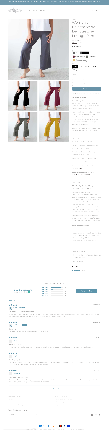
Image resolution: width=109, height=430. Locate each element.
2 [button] (53, 388)
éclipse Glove (32, 429)
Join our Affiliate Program (63, 399)
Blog (56, 405)
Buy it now (86, 89)
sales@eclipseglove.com (81, 174)
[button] (28, 10)
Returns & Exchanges (14, 396)
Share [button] (76, 266)
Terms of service (70, 429)
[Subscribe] (36, 415)
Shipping (74, 42)
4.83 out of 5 (27, 290)
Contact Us (11, 402)
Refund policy (52, 429)
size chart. (78, 168)
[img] (13, 305)
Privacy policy (60, 429)
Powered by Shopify (41, 429)
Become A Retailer (61, 396)
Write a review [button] (86, 291)
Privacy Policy (59, 402)
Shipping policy (80, 429)
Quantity (74, 74)
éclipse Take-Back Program (16, 405)
